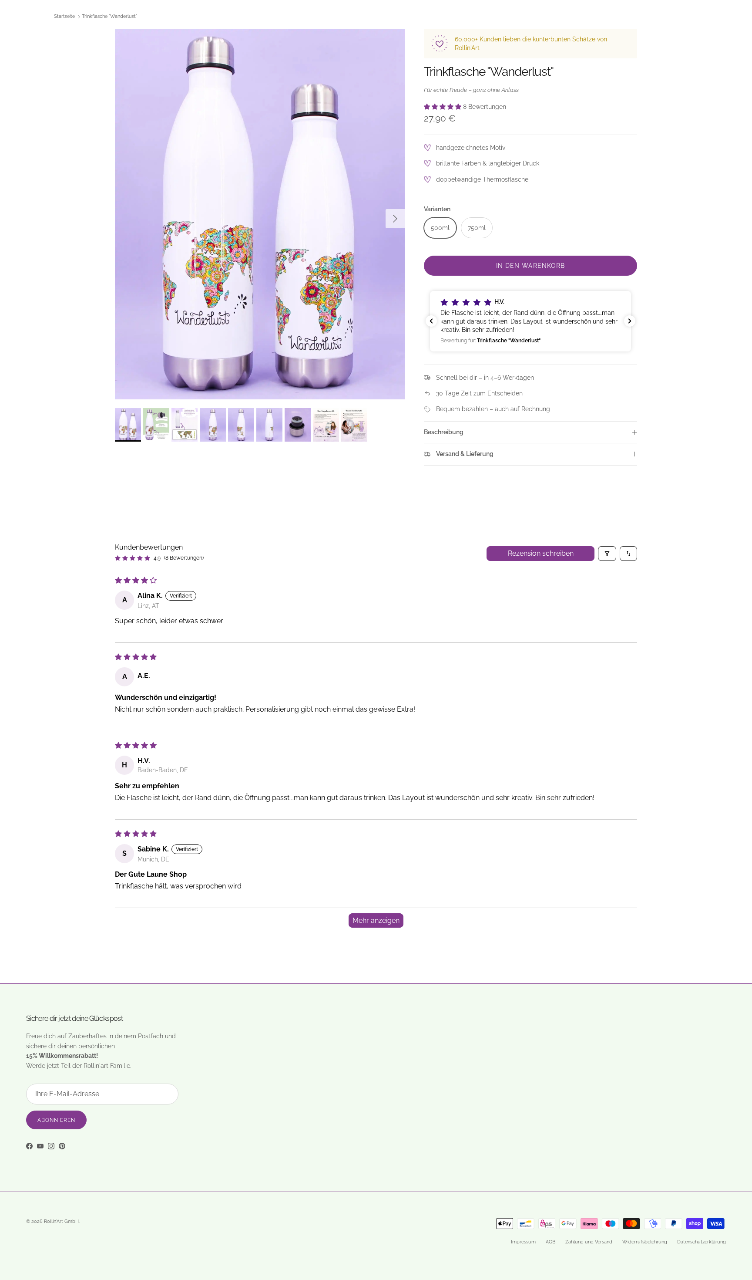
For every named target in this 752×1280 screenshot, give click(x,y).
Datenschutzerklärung (701, 1242)
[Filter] (607, 553)
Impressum (523, 1242)
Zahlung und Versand (588, 1242)
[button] (443, 106)
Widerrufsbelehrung (644, 1242)
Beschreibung (443, 432)
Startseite (64, 17)
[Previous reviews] (431, 321)
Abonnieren (56, 1120)
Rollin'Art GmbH (61, 1221)
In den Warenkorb (530, 265)
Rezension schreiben (541, 553)
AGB (550, 1242)
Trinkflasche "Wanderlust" (109, 17)
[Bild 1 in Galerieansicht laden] (260, 214)
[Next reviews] (629, 321)
